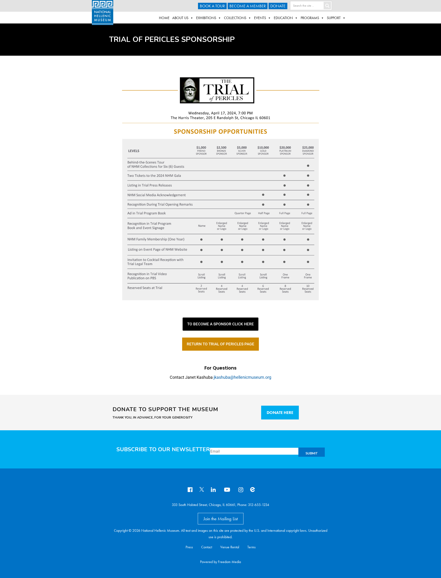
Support (334, 17)
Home (164, 17)
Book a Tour (212, 6)
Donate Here (280, 412)
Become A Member (247, 6)
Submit (311, 453)
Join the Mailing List (221, 519)
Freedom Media (229, 561)
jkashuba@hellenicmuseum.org (242, 377)
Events (260, 17)
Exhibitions (206, 17)
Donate (278, 6)
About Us (180, 17)
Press (189, 547)
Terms (251, 547)
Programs (310, 17)
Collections (235, 17)
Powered (206, 561)
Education (283, 17)
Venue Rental (229, 547)
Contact (206, 547)
